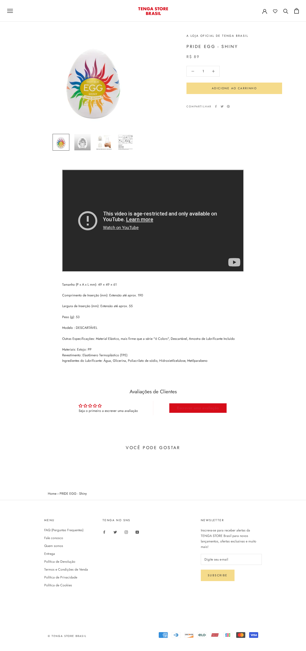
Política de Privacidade (60, 577)
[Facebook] (215, 106)
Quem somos (53, 545)
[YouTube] (137, 532)
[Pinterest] (228, 106)
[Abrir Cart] (296, 11)
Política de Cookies (58, 585)
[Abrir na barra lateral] (10, 11)
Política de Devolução (59, 561)
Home (52, 493)
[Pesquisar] (285, 10)
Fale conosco (53, 538)
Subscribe (218, 575)
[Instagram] (126, 532)
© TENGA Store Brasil (67, 636)
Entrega (49, 553)
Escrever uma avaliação (198, 408)
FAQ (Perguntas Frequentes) (63, 530)
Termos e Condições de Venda (66, 569)
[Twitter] (222, 106)
